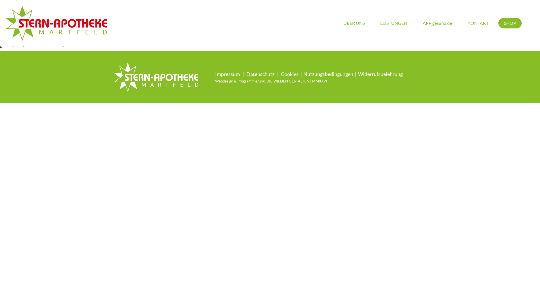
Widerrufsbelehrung (380, 74)
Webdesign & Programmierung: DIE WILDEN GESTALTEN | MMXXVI (271, 81)
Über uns (354, 23)
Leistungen (393, 23)
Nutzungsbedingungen (328, 74)
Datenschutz (260, 74)
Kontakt (478, 23)
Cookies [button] (290, 74)
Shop (510, 23)
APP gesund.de (437, 23)
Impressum (227, 74)
